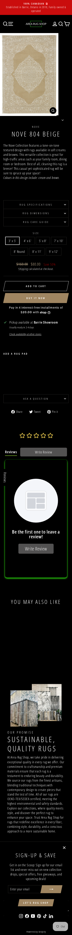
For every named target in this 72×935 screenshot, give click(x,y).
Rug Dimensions (36, 213)
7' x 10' (58, 240)
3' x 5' (12, 240)
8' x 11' (37, 251)
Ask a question (36, 398)
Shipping (23, 269)
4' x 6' (27, 240)
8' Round (19, 251)
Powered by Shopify (36, 931)
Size (36, 233)
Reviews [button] (5, 477)
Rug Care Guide (36, 222)
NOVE (36, 127)
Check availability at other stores (25, 334)
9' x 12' (53, 251)
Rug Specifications (36, 204)
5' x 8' (43, 240)
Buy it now (36, 298)
